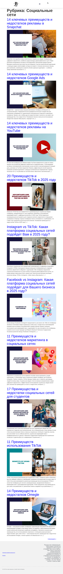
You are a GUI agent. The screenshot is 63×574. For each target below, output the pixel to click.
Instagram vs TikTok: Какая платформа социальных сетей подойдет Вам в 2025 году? (31, 230)
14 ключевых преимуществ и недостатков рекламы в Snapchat (29, 23)
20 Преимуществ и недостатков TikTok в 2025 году (31, 178)
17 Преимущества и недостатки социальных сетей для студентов (30, 392)
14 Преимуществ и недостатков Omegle (23, 493)
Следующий (52, 539)
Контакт (4, 555)
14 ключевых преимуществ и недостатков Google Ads (29, 76)
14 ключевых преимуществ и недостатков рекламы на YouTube (29, 127)
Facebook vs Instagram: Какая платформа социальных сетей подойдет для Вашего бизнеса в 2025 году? (31, 285)
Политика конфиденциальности (8, 552)
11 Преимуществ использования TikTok (24, 444)
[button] (40, 4)
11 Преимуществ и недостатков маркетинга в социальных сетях (27, 340)
